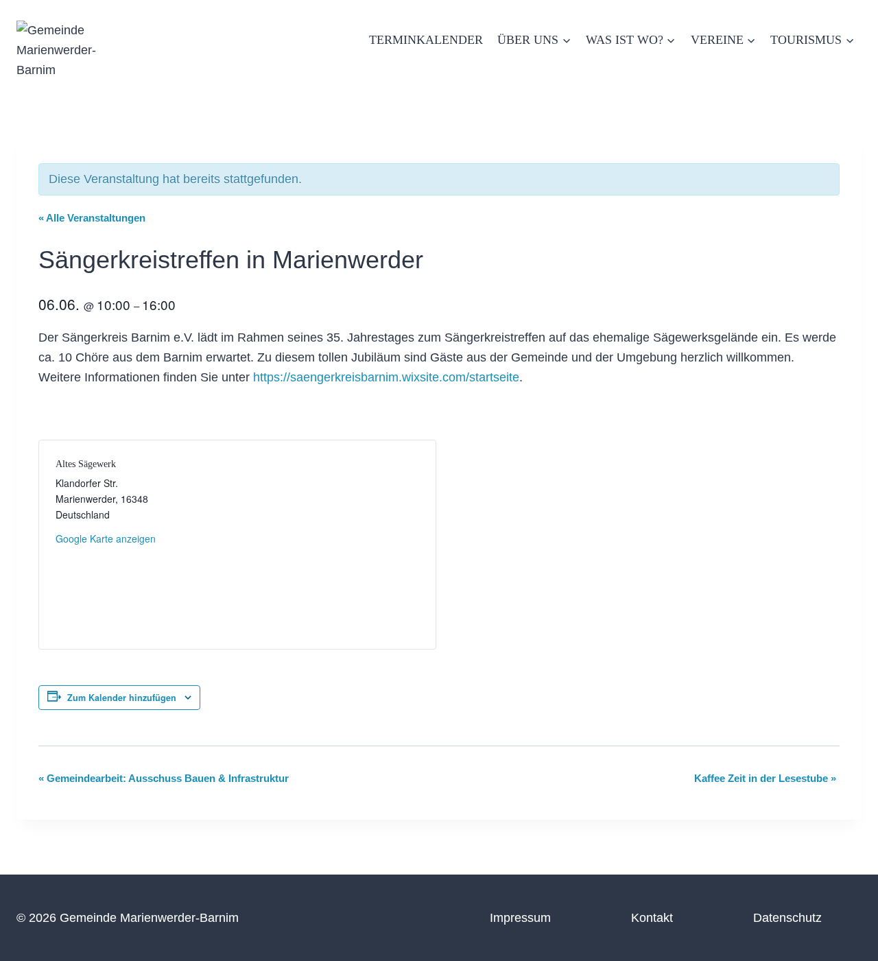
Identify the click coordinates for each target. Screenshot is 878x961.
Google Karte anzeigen (106, 538)
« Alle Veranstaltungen (91, 218)
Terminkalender (426, 40)
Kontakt (652, 918)
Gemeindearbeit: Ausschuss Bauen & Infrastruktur (163, 778)
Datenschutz (787, 918)
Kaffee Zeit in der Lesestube (765, 778)
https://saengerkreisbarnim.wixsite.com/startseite (386, 377)
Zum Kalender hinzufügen (121, 697)
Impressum (520, 918)
